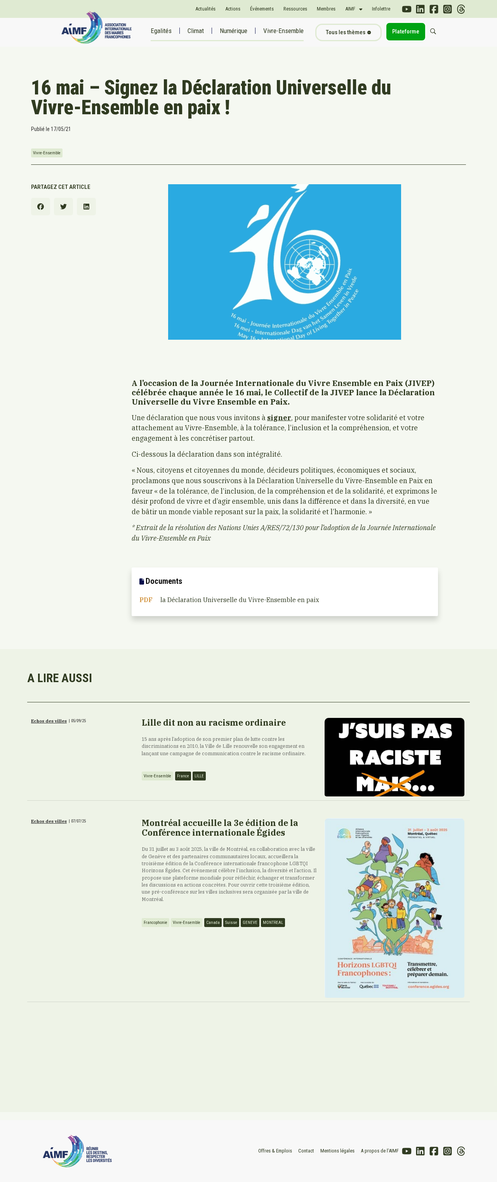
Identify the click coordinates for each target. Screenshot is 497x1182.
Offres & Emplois (275, 1151)
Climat (196, 31)
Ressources (295, 9)
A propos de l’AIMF (380, 1151)
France (183, 776)
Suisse (231, 922)
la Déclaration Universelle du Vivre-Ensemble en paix (239, 600)
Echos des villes (49, 721)
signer (279, 417)
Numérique (233, 31)
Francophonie (155, 922)
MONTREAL (273, 922)
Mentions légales (337, 1151)
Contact (306, 1151)
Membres (326, 9)
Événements (262, 9)
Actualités (205, 9)
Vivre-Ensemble (283, 31)
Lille (199, 776)
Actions (232, 9)
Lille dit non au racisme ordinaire (214, 722)
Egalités (161, 31)
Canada (213, 922)
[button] (40, 206)
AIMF (350, 9)
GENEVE (250, 922)
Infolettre (381, 9)
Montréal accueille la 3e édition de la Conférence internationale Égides (220, 827)
